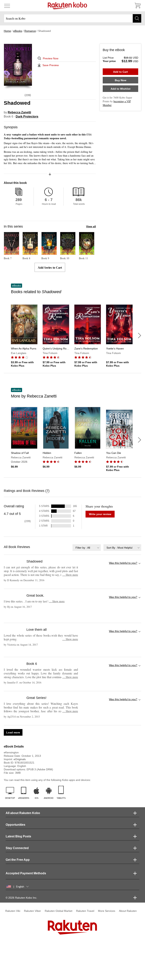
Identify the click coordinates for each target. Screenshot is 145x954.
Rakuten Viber (32, 910)
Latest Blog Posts (18, 836)
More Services (106, 910)
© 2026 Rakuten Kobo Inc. (21, 897)
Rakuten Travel (85, 910)
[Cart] (137, 5)
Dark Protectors (27, 116)
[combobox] (86, 547)
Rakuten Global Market (58, 910)
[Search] (137, 18)
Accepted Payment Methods (26, 873)
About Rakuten (128, 910)
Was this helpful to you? (123, 562)
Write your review (100, 514)
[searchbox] (72, 18)
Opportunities (15, 824)
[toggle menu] (7, 5)
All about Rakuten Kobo (23, 813)
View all (91, 226)
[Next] (139, 335)
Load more (13, 732)
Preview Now (50, 58)
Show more (70, 574)
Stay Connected (17, 848)
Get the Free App (18, 859)
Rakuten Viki (12, 910)
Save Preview (50, 65)
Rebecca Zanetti (19, 112)
